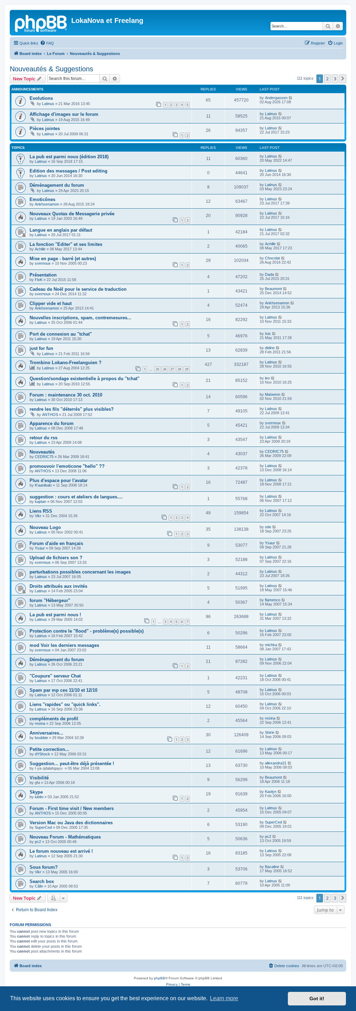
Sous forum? (44, 867)
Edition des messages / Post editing (68, 171)
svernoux (43, 263)
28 (179, 369)
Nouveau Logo (45, 527)
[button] (342, 78)
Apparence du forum (52, 423)
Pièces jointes (45, 128)
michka (271, 645)
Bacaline (272, 867)
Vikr (38, 516)
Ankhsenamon (47, 204)
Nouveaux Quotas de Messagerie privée (72, 213)
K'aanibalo (43, 485)
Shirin (269, 732)
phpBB (159, 978)
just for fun (41, 348)
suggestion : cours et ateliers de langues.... (76, 496)
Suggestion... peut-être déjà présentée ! (72, 763)
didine (270, 348)
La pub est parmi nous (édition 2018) (69, 156)
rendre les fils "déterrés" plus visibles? (72, 409)
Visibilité (39, 777)
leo (267, 378)
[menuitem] (47, 43)
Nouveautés (42, 452)
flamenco (272, 600)
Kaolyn (270, 791)
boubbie (41, 738)
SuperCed (43, 827)
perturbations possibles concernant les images (80, 572)
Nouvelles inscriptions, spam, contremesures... (80, 317)
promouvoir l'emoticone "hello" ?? (67, 466)
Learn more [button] (224, 998)
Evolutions (41, 98)
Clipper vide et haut (51, 303)
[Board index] (41, 22)
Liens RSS (41, 511)
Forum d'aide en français (56, 543)
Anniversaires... (46, 733)
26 (165, 369)
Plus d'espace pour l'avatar (59, 480)
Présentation (43, 275)
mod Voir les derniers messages (64, 645)
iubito (39, 797)
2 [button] (327, 78)
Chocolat (272, 258)
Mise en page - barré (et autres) (63, 258)
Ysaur (40, 548)
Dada (269, 274)
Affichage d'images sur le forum (64, 114)
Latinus (48, 104)
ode (268, 527)
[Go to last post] (291, 98)
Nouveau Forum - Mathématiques (65, 837)
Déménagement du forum (57, 185)
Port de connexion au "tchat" (61, 334)
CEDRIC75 (44, 457)
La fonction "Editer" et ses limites (66, 244)
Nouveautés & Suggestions (51, 69)
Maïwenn (272, 394)
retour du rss (43, 437)
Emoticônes (42, 199)
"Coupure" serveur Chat (55, 676)
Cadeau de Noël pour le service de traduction (78, 289)
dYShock (42, 754)
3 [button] (335, 78)
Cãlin (39, 886)
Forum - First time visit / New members (72, 808)
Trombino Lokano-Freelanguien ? (66, 362)
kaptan (40, 501)
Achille (40, 249)
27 (172, 369)
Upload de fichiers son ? (56, 557)
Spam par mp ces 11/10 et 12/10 (63, 690)
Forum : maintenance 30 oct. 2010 (66, 395)
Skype (36, 792)
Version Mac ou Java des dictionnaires (71, 822)
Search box (42, 881)
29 (186, 369)
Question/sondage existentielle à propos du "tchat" (84, 378)
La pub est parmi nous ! (55, 614)
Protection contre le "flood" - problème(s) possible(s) (87, 631)
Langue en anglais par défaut (61, 230)
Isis (268, 333)
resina (40, 723)
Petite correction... (49, 749)
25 (157, 369)
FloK (38, 280)
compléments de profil (54, 718)
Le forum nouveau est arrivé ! (61, 851)
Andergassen (276, 98)
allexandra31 (275, 763)
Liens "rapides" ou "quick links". (65, 704)
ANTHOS (50, 414)
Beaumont (273, 289)
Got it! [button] (316, 998)
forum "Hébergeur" (50, 600)
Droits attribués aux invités (58, 586)
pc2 (38, 842)
